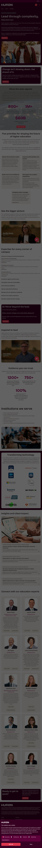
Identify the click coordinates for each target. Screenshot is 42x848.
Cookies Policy (28, 833)
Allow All (11, 844)
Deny (31, 844)
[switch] (6, 837)
